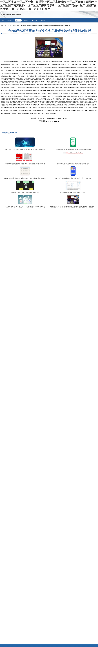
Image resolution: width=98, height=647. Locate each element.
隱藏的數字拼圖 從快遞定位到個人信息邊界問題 (25, 192)
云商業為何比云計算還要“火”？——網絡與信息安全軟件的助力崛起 (25, 207)
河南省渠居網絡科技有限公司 (11, 14)
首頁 (3, 20)
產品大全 (18, 20)
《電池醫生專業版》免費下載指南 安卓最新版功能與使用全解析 (73, 149)
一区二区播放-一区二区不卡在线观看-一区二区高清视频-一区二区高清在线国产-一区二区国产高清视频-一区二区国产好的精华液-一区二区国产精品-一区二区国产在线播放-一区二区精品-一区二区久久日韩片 (48, 5)
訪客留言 (42, 20)
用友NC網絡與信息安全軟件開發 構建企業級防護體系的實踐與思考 (25, 164)
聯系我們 (26, 20)
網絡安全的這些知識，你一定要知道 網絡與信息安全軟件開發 (73, 178)
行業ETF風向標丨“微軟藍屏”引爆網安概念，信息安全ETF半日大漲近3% (25, 178)
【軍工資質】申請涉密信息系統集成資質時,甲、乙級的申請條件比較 (25, 149)
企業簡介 (10, 20)
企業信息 (34, 20)
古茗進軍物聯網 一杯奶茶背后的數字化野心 (73, 192)
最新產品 (6, 132)
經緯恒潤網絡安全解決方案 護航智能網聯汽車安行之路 (73, 164)
